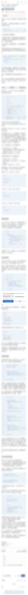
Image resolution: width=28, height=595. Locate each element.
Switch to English (8, 301)
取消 (20, 301)
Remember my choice (9, 298)
